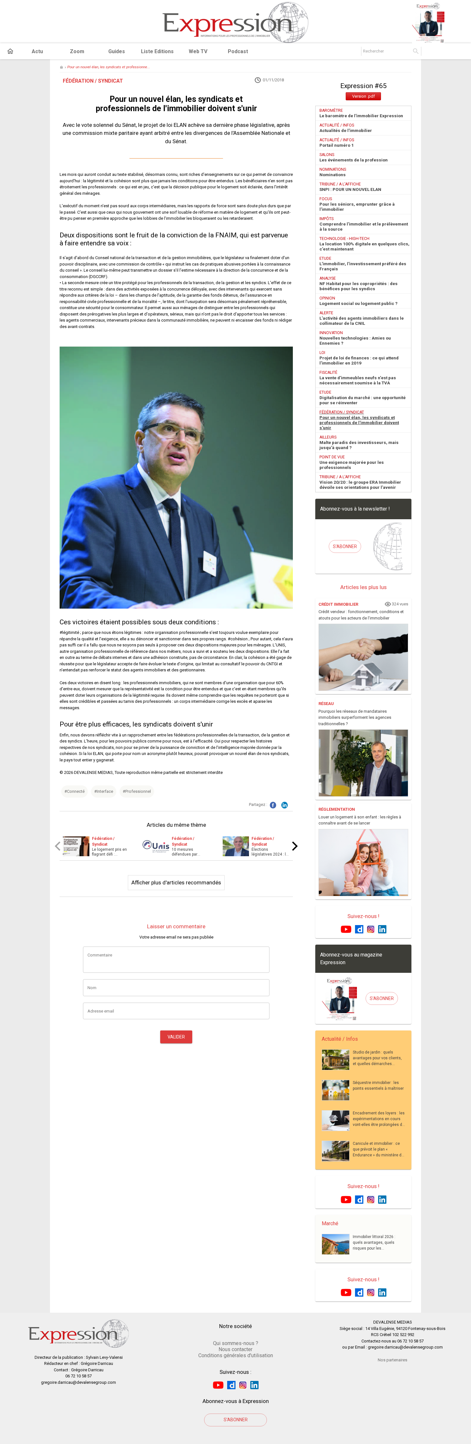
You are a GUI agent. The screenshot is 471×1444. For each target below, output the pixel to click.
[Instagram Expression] (370, 928)
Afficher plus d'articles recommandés (176, 882)
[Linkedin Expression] (382, 928)
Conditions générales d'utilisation (235, 1355)
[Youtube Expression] (346, 928)
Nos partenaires (392, 1360)
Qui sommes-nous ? (235, 1343)
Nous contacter (235, 1349)
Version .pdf (363, 96)
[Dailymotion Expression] (359, 928)
